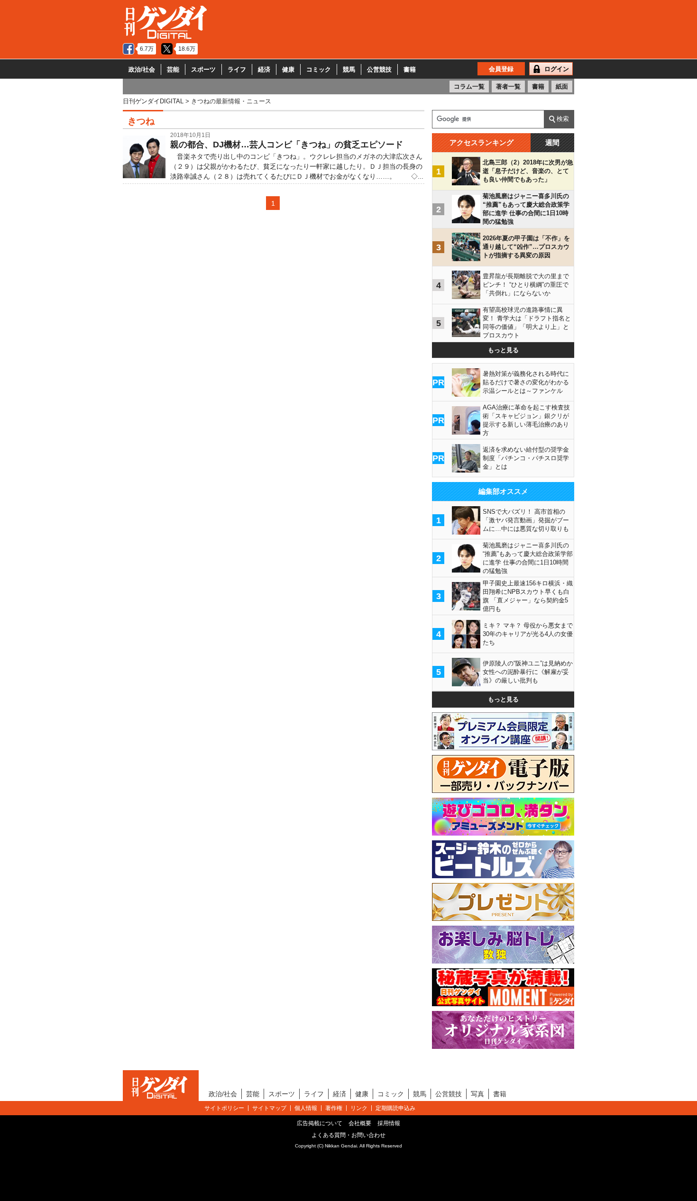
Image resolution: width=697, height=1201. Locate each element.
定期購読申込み (395, 1108)
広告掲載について (319, 1123)
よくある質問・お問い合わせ (348, 1135)
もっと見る (503, 350)
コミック (318, 69)
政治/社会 (141, 69)
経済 (264, 69)
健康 (288, 69)
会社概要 (359, 1123)
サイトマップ (269, 1108)
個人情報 (305, 1108)
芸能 (173, 69)
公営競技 (379, 69)
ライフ (237, 69)
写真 (477, 1094)
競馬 (349, 69)
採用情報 (388, 1123)
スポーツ (203, 69)
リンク (358, 1108)
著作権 (333, 1108)
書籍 (410, 69)
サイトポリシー (224, 1108)
